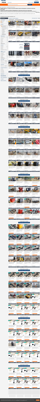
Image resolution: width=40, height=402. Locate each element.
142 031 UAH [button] (26, 159)
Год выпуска (2, 64)
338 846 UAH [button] (10, 40)
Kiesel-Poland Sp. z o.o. (28, 138)
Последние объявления (4, 67)
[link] (12, 23)
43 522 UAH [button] (25, 29)
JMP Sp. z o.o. (12, 30)
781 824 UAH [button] (34, 148)
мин (1, 60)
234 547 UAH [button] (10, 148)
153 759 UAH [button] (18, 196)
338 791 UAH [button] (26, 170)
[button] (4, 18)
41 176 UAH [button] (18, 111)
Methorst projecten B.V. (20, 186)
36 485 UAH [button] (18, 29)
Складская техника (3, 7)
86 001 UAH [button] (10, 207)
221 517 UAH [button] (34, 170)
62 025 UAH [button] (33, 122)
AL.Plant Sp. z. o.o (28, 30)
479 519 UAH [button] (26, 185)
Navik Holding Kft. (20, 112)
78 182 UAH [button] (18, 148)
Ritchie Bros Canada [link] (12, 314)
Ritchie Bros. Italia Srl (12, 197)
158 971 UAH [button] (10, 122)
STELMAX (12, 41)
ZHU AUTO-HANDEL (12, 112)
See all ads (21, 47)
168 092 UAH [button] (18, 159)
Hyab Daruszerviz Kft (12, 171)
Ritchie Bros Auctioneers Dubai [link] (36, 186)
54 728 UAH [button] (10, 350)
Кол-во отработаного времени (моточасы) (3, 75)
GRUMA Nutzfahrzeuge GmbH (20, 171)
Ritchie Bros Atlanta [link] (12, 234)
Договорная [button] (10, 170)
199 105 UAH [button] (34, 111)
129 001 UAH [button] (10, 159)
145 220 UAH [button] (18, 40)
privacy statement (23, 400)
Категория (2, 24)
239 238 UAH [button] (26, 111)
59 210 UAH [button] (33, 29)
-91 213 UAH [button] (18, 185)
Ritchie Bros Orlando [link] (12, 186)
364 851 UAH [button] (26, 148)
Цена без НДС (2, 59)
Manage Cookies (17, 400)
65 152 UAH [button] (33, 40)
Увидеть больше (38, 12)
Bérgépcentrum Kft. (28, 112)
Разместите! (36, 2)
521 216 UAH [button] (26, 137)
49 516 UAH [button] (25, 196)
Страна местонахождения (3, 51)
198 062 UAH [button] (18, 170)
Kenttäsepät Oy (28, 186)
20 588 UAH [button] (33, 196)
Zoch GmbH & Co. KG (12, 351)
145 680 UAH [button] (26, 122)
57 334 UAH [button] (10, 111)
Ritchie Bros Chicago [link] (28, 208)
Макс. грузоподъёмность (4, 77)
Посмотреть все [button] (4, 34)
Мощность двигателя (3, 80)
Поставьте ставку (11, 185)
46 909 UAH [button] (10, 29)
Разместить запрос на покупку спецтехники (24, 75)
